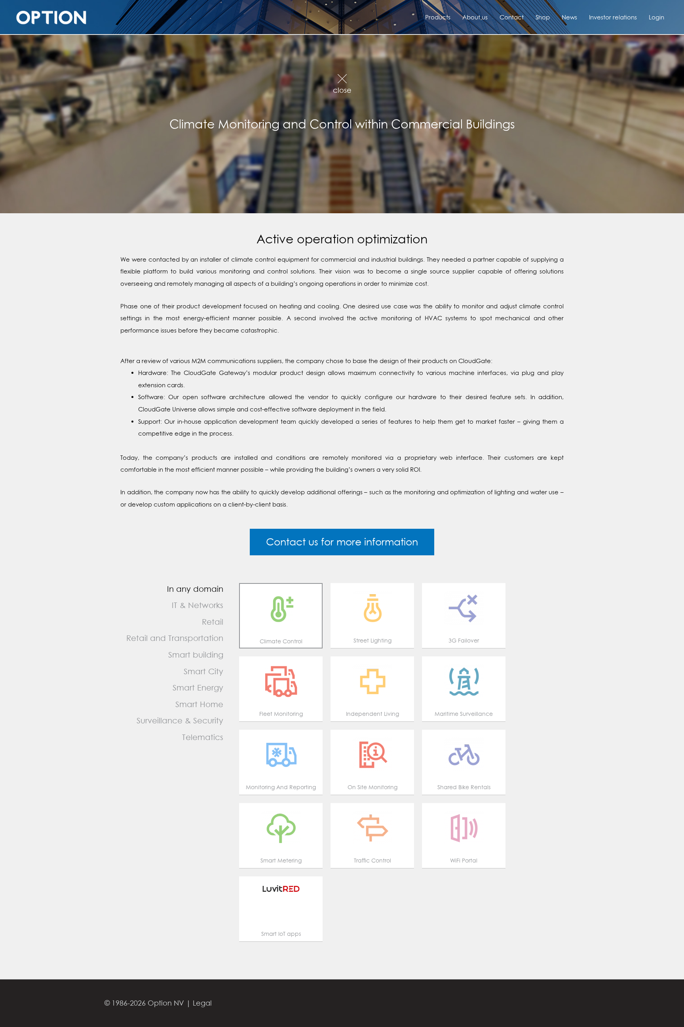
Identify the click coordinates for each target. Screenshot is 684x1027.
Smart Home (199, 704)
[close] (342, 74)
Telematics (202, 737)
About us (475, 17)
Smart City (203, 671)
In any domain (195, 588)
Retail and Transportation (174, 638)
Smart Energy (198, 687)
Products (437, 17)
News (569, 17)
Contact (512, 17)
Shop (543, 17)
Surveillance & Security (180, 720)
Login (656, 17)
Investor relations (613, 17)
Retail (212, 621)
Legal (202, 1003)
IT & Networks (197, 605)
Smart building (195, 654)
